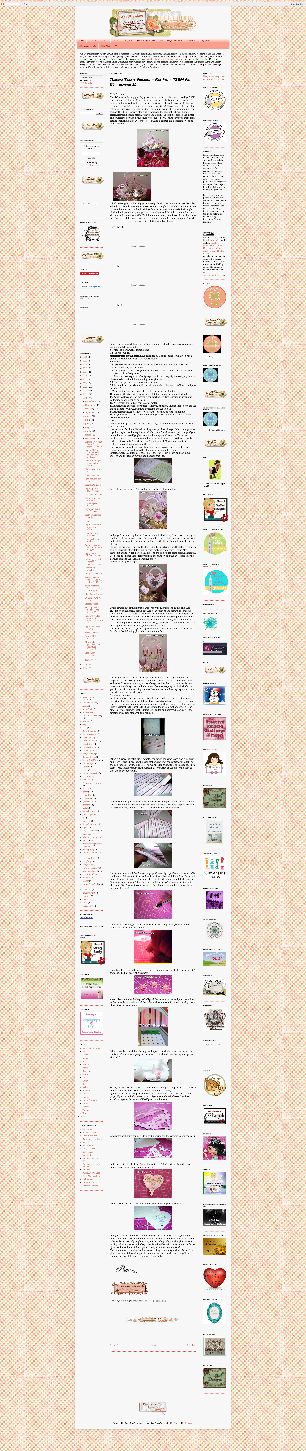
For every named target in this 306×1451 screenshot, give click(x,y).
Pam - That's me (89, 1100)
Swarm (86, 896)
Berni (85, 1068)
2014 (85, 383)
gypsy (85, 792)
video (85, 903)
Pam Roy (86, 1169)
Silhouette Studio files (146, 40)
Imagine (86, 805)
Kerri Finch (87, 1152)
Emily (85, 1081)
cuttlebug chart (89, 750)
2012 (85, 390)
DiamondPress (89, 757)
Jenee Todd (87, 1145)
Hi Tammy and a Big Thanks (92, 510)
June (87, 424)
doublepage (88, 763)
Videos (105, 40)
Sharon (85, 1107)
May (87, 427)
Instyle (85, 808)
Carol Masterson (89, 1136)
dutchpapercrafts (90, 773)
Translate (89, 83)
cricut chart (88, 744)
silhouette (87, 890)
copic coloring (89, 737)
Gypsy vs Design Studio (92, 540)
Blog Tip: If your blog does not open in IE (92, 609)
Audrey (85, 1058)
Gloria (85, 1084)
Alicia (85, 706)
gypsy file (87, 795)
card (84, 728)
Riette (85, 1103)
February (89, 439)
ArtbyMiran (88, 712)
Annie (85, 1055)
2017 (85, 372)
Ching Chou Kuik (90, 731)
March (88, 435)
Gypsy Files (192, 40)
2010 (85, 398)
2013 (85, 387)
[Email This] (154, 1301)
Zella (82, 1117)
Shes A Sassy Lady (90, 884)
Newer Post (115, 1345)
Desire (85, 1074)
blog (84, 724)
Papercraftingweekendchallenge (92, 845)
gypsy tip (86, 798)
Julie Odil (86, 1090)
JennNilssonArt (89, 811)
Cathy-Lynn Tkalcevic (92, 1139)
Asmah (85, 1064)
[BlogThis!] (157, 1301)
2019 (85, 368)
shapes (85, 881)
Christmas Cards (90, 734)
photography (88, 849)
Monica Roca (88, 1155)
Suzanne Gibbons (90, 1186)
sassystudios (88, 864)
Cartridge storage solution (93, 516)
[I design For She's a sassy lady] (215, 521)
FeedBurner (91, 165)
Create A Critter (90, 741)
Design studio (88, 754)
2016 (85, 376)
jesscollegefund (89, 814)
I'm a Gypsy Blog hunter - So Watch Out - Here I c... (94, 619)
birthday (86, 721)
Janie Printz (87, 1142)
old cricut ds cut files (87, 46)
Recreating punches (90, 569)
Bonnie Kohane (89, 1132)
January (89, 660)
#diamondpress (89, 703)
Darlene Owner (89, 1129)
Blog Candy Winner (94, 594)
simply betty (88, 893)
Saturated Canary (90, 868)
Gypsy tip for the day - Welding (92, 489)
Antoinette (87, 1061)
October (89, 409)
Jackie (85, 1087)
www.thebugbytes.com (213, 275)
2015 (85, 379)
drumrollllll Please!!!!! (90, 637)
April (87, 431)
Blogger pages (91, 604)
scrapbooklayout (90, 871)
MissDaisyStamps (90, 837)
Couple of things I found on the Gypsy (93, 463)
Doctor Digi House (90, 760)
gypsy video (88, 801)
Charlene (86, 1071)
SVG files (128, 40)
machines (87, 834)
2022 (85, 357)
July (87, 420)
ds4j (84, 770)
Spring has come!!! (93, 475)
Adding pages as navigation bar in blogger (93, 547)
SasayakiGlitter (89, 858)
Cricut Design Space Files (171, 40)
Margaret (86, 1097)
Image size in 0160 (93, 574)
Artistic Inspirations (91, 716)
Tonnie (85, 1110)
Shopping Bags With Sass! (91, 534)
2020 (85, 364)
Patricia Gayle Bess (91, 1173)
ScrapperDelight (90, 874)
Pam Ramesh (209, 240)
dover (85, 767)
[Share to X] (159, 1301)
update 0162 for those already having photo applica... (92, 453)
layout (85, 827)
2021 (85, 361)
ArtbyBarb (87, 709)
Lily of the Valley (90, 831)
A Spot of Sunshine (93, 494)
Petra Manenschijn (91, 1176)
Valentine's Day (89, 899)
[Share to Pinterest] (165, 1301)
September (90, 412)
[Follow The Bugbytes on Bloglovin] (90, 288)
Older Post (191, 1345)
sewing (85, 877)
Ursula (85, 1113)
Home (81, 40)
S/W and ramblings (91, 852)
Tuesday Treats (92, 632)
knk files (205, 40)
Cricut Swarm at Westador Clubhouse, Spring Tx (92, 501)
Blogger (188, 1423)
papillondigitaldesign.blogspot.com (163, 59)
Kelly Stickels (88, 1149)
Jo (83, 818)
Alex (84, 1051)
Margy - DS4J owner (91, 1048)
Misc (117, 46)
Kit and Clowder (90, 824)
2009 (85, 664)
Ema (84, 1077)
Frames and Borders (92, 783)
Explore (86, 776)
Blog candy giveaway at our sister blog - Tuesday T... (93, 645)
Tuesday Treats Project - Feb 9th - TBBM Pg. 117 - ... (94, 579)
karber (85, 821)
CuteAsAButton (89, 747)
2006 (85, 668)
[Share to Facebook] (162, 1301)
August (88, 416)
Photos (116, 40)
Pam (84, 840)
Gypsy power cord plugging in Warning (93, 527)
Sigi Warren (87, 1179)
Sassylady (87, 861)
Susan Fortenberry (91, 1182)
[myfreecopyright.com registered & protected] (214, 79)
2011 (85, 394)
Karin (85, 1094)
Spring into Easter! (93, 485)
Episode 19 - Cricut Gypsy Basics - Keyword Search (93, 444)
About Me (93, 40)
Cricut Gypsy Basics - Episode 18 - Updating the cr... (94, 561)
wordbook (87, 906)
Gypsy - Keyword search (92, 627)
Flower (85, 780)
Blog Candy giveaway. (90, 654)
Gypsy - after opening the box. (93, 554)
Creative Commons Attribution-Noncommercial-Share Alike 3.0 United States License (213, 248)
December (90, 401)
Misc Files (105, 46)
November (90, 405)
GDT (84, 788)
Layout (88, 521)
